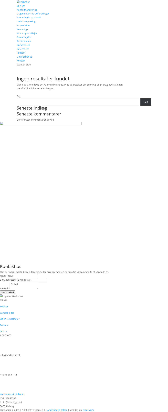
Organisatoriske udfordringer (33, 13)
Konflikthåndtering (27, 9)
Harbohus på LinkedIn (12, 394)
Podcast (21, 52)
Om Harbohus (24, 56)
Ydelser (21, 5)
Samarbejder (24, 37)
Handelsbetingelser (56, 410)
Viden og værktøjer (27, 33)
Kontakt (21, 60)
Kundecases (23, 45)
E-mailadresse (9, 279)
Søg (19, 96)
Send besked (7, 292)
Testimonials (24, 41)
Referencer (23, 48)
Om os (3, 331)
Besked (5, 288)
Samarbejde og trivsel (29, 17)
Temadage (22, 29)
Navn (4, 275)
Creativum (88, 410)
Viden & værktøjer (10, 318)
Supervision (23, 25)
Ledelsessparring (26, 21)
